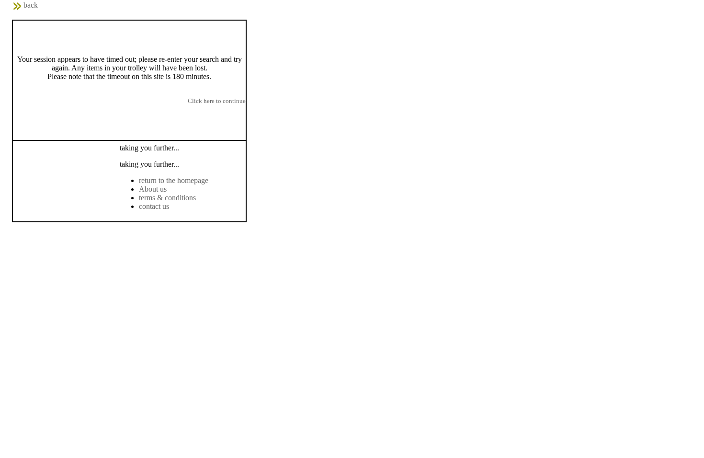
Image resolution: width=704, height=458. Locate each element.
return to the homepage (173, 180)
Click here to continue (217, 100)
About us (153, 189)
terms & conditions (167, 198)
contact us (154, 206)
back (30, 5)
